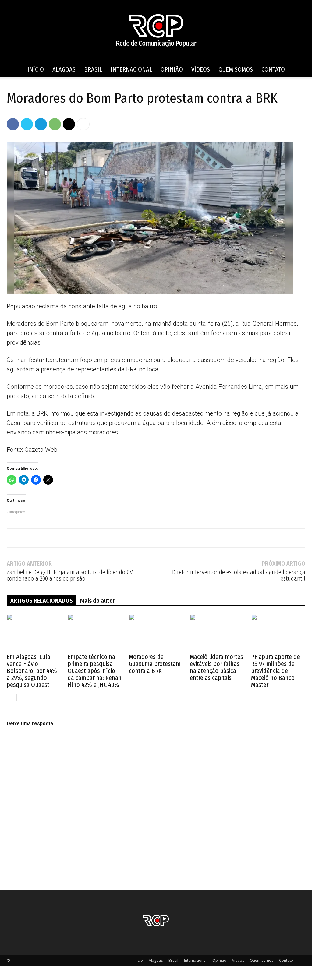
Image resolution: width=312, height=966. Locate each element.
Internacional (131, 69)
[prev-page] (10, 697)
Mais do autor (97, 600)
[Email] (69, 124)
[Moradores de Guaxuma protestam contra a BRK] (156, 633)
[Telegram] (41, 124)
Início (35, 69)
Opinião (172, 69)
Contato (273, 69)
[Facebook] (13, 124)
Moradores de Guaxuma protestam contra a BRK (155, 663)
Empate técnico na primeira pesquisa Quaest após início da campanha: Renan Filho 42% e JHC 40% (95, 670)
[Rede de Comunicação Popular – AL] (156, 31)
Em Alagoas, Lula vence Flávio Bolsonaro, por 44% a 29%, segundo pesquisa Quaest (32, 670)
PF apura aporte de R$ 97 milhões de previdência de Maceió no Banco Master (275, 670)
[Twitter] (27, 124)
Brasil (93, 69)
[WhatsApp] (55, 124)
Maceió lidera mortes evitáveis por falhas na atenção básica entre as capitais (216, 667)
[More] (83, 124)
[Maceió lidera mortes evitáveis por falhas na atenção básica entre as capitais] (217, 633)
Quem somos (235, 69)
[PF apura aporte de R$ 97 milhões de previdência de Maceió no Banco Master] (278, 633)
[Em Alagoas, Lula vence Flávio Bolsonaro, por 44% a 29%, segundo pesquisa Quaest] (34, 633)
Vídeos (200, 69)
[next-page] (20, 697)
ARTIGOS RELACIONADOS (41, 600)
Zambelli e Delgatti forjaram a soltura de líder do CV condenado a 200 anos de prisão (70, 575)
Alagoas (64, 69)
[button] (298, 70)
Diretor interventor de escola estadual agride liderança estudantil (238, 575)
